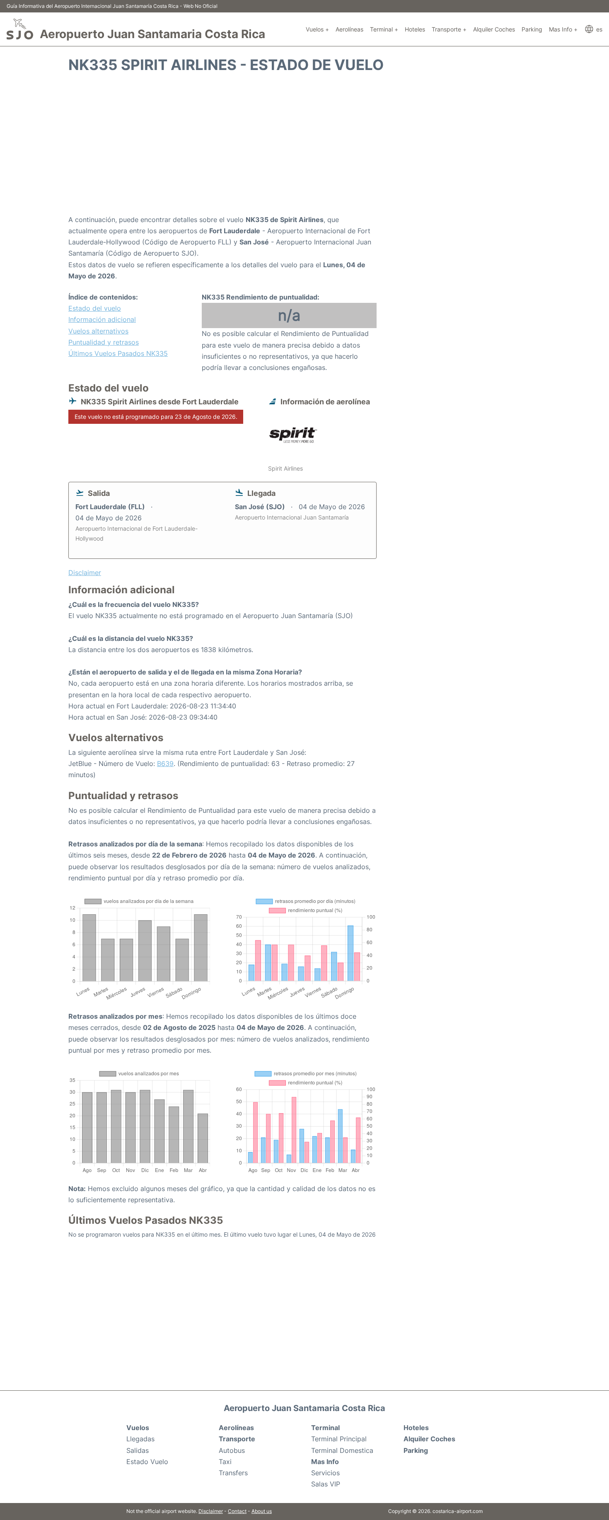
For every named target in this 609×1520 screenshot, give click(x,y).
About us (261, 1511)
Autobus (232, 1450)
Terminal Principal (339, 1439)
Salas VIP (325, 1484)
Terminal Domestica (342, 1450)
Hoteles (415, 29)
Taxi (225, 1461)
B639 (165, 763)
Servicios (325, 1473)
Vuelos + (317, 29)
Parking (532, 29)
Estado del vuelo (94, 308)
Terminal (325, 1427)
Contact (237, 1511)
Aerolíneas (349, 29)
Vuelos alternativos (98, 331)
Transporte (237, 1439)
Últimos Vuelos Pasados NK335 (118, 353)
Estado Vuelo (147, 1461)
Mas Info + (563, 29)
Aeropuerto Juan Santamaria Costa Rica (152, 34)
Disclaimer (210, 1511)
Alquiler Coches (494, 29)
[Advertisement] (304, 148)
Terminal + (384, 29)
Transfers (233, 1473)
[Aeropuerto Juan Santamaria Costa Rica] (20, 29)
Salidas (137, 1450)
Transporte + (449, 29)
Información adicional (102, 319)
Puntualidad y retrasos (103, 342)
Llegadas (140, 1439)
